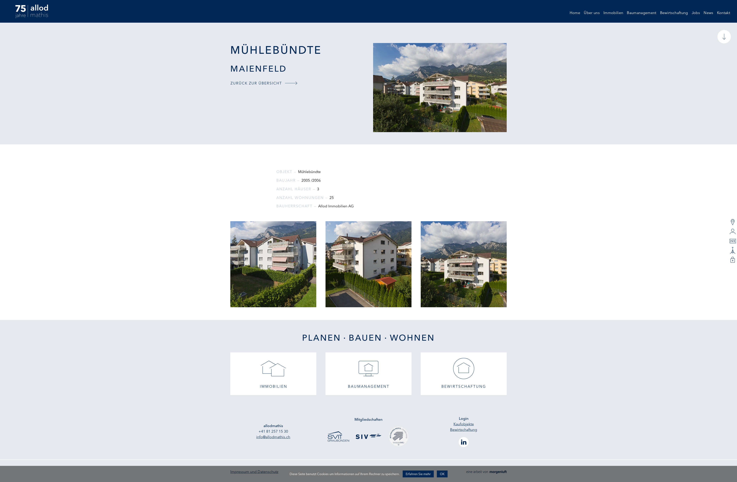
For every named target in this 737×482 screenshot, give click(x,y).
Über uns (592, 13)
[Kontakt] (732, 222)
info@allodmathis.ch (273, 437)
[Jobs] (732, 231)
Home (575, 13)
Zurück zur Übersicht (256, 83)
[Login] (732, 260)
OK (442, 474)
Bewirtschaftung (674, 13)
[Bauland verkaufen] (732, 250)
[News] (732, 241)
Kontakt (723, 13)
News (708, 13)
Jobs (696, 13)
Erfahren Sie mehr (418, 474)
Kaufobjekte (464, 424)
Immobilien (613, 13)
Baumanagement (641, 13)
